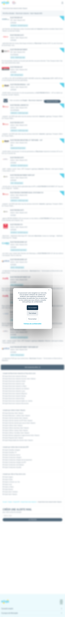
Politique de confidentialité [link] (32, 324)
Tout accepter (32, 307)
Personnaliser (32, 319)
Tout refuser (32, 313)
